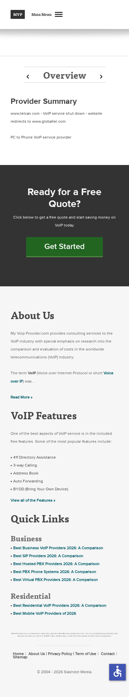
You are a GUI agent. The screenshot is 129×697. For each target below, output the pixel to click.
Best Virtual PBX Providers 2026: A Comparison (55, 579)
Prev (27, 76)
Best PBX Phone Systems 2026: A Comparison (54, 571)
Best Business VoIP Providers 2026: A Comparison (58, 548)
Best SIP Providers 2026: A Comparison (48, 556)
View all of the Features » (33, 500)
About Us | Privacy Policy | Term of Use (62, 653)
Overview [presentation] (64, 75)
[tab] (64, 75)
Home (18, 653)
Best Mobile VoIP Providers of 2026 (44, 613)
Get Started (64, 246)
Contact (108, 653)
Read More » (21, 397)
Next (101, 76)
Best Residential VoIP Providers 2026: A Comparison (60, 605)
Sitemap (20, 657)
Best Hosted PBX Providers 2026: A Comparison (56, 563)
